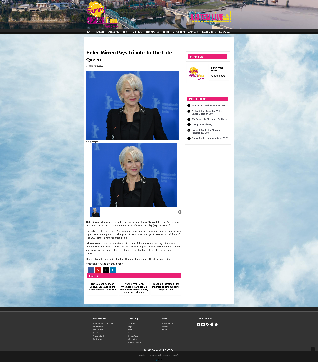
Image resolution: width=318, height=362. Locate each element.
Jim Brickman (97, 339)
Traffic (164, 330)
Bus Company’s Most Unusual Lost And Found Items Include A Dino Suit (102, 287)
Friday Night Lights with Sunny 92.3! (210, 138)
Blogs (130, 327)
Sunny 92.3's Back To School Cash (208, 105)
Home (88, 31)
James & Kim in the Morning (103, 323)
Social (166, 31)
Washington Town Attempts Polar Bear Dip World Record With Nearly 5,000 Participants (134, 288)
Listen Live (131, 323)
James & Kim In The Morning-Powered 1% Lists (206, 131)
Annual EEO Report (134, 342)
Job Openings (132, 339)
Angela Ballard (98, 336)
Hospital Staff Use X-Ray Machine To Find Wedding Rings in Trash (166, 287)
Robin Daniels (98, 330)
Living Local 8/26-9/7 (202, 124)
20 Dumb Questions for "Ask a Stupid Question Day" (207, 112)
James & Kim (113, 31)
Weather (165, 327)
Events (130, 330)
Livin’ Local (136, 31)
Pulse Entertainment (111, 264)
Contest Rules (133, 336)
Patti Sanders (98, 327)
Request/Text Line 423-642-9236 (217, 31)
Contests (99, 31)
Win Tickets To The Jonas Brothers (209, 119)
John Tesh (96, 333)
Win (129, 333)
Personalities (152, 31)
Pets (125, 31)
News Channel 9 (167, 323)
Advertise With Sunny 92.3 (185, 31)
